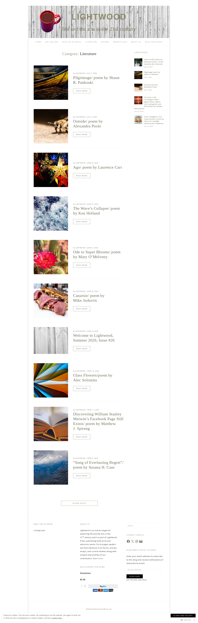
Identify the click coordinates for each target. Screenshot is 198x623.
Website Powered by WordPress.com (98, 609)
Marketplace (120, 42)
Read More (81, 91)
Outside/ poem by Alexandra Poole (151, 86)
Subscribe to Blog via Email (141, 550)
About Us (136, 42)
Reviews (105, 42)
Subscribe (134, 576)
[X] (132, 541)
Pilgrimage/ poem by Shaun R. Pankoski (152, 73)
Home (38, 42)
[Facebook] (128, 541)
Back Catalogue (153, 42)
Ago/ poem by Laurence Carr (97, 167)
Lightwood (99, 16)
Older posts (79, 503)
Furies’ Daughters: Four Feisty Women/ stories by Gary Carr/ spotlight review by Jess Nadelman (154, 120)
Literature (91, 42)
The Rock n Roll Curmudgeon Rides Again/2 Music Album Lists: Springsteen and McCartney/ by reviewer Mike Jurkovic (148, 103)
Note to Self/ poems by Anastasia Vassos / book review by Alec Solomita (153, 61)
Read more (98, 558)
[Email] (141, 541)
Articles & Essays (71, 42)
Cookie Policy (57, 618)
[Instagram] (137, 541)
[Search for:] (145, 526)
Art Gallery (51, 42)
